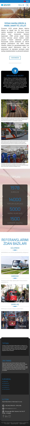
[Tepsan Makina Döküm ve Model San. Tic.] (6, 5)
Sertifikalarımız (6, 387)
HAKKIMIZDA (15, 58)
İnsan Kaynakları (6, 389)
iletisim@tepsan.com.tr (11, 408)
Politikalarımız (6, 383)
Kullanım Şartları (14, 423)
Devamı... (14, 108)
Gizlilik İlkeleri (22, 423)
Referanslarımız (6, 385)
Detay (15, 265)
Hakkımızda (5, 381)
